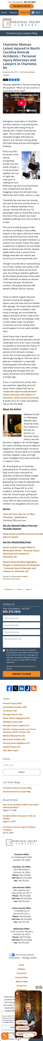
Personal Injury (12, 703)
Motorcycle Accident (14, 739)
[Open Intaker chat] (18, 1040)
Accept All (14, 1027)
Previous (8, 589)
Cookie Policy (14, 957)
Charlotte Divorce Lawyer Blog (17, 791)
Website (13, 12)
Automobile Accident (19, 576)
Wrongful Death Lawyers (16, 725)
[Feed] (33, 688)
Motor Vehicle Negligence (16, 718)
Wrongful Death (12, 714)
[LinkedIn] (21, 688)
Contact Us (24, 12)
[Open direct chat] (37, 987)
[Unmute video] (28, 1010)
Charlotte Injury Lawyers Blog (21, 22)
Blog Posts (21, 990)
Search (21, 772)
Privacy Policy (18, 666)
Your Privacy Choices (25, 954)
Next (28, 589)
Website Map (21, 981)
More (38, 12)
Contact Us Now (21, 674)
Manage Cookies (29, 957)
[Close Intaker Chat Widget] (40, 987)
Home (4, 12)
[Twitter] (15, 688)
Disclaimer (21, 973)
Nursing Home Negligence (16, 743)
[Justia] (27, 688)
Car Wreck (10, 710)
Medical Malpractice (14, 735)
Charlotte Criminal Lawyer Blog (17, 788)
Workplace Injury (12, 722)
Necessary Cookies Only (14, 1034)
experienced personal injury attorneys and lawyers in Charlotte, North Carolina (20, 394)
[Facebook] (9, 688)
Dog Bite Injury (11, 747)
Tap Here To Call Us (21, 6)
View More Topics (11, 750)
